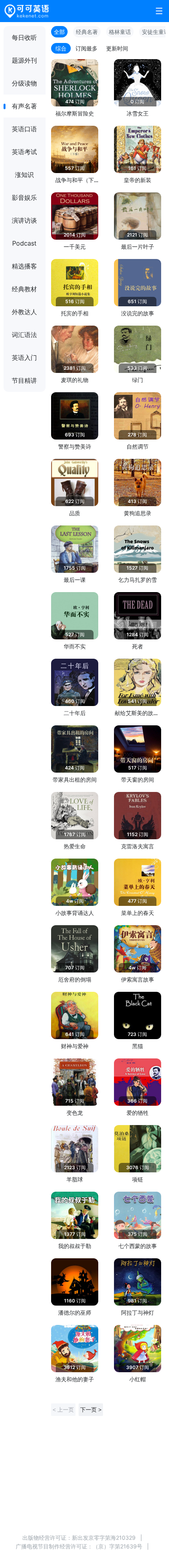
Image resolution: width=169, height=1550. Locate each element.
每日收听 (24, 37)
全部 (59, 31)
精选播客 (24, 266)
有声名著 (24, 106)
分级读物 (24, 83)
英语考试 (24, 152)
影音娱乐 (24, 197)
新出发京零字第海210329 (104, 1537)
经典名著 (87, 31)
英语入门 (24, 357)
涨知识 (24, 175)
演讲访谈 (24, 220)
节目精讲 (24, 380)
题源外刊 (24, 60)
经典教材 (24, 289)
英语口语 (24, 129)
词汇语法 (24, 335)
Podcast (24, 243)
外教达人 (24, 312)
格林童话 (120, 31)
